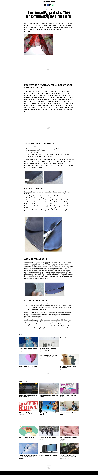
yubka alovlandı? (49, 163)
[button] (20, 1)
